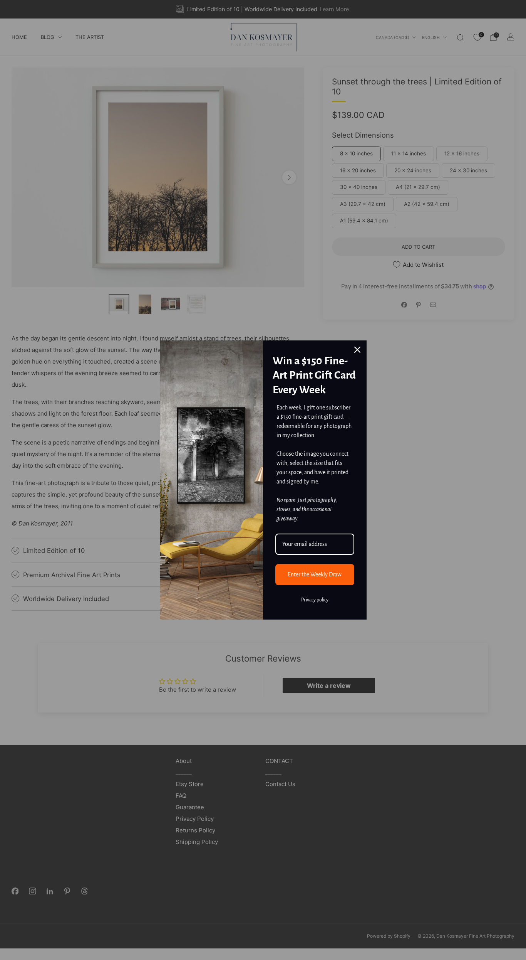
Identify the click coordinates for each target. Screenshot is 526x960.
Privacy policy (314, 600)
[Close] (357, 349)
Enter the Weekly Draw (315, 574)
